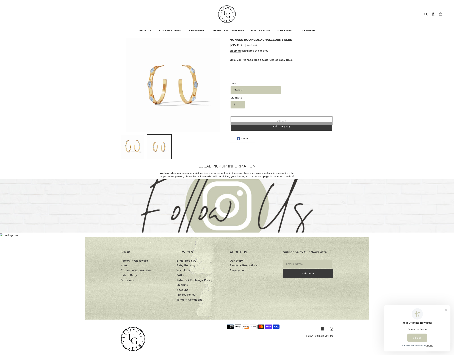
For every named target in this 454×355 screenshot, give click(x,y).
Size (233, 83)
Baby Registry (185, 265)
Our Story (236, 260)
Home (124, 265)
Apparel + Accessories (136, 270)
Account (182, 290)
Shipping (235, 51)
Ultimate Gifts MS (324, 336)
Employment (238, 270)
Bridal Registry (186, 260)
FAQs (180, 275)
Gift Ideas (127, 280)
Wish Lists (183, 270)
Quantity (236, 97)
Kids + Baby (129, 275)
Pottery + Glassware (134, 260)
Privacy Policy (185, 294)
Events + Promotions (244, 265)
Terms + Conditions (189, 299)
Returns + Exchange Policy (194, 280)
